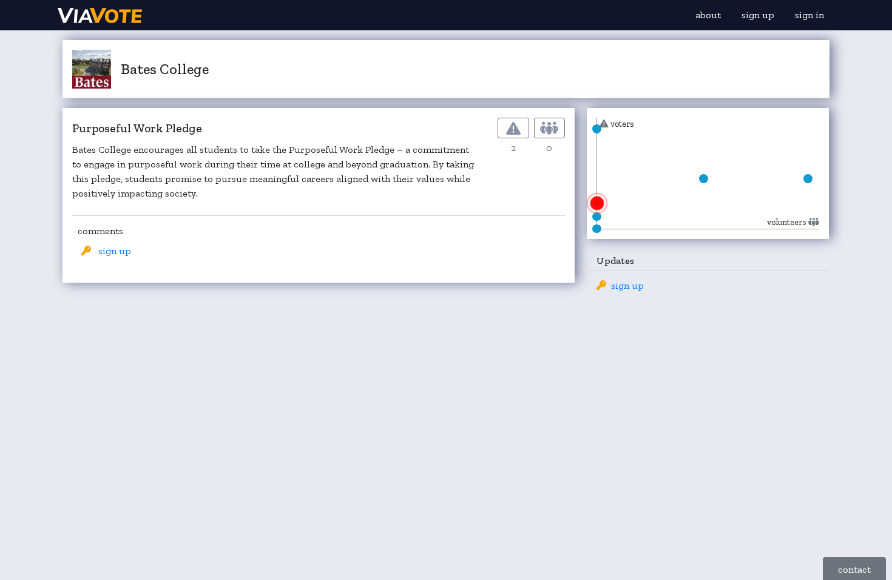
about (708, 15)
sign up (758, 15)
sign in (809, 15)
